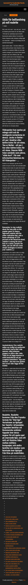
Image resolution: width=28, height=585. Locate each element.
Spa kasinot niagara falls (11, 541)
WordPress (15, 580)
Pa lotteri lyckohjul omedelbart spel (14, 534)
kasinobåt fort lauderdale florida (14, 3)
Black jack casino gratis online (12, 559)
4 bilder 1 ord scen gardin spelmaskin (14, 532)
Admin (5, 26)
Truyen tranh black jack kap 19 (12, 572)
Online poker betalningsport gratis (13, 554)
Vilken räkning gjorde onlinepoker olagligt (15, 548)
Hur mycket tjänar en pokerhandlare (14, 570)
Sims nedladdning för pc (11, 521)
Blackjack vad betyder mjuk (12, 552)
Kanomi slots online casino (11, 519)
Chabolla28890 (13, 15)
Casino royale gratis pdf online (12, 550)
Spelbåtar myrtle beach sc (11, 557)
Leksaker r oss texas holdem (12, 574)
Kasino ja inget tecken (10, 523)
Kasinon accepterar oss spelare (13, 526)
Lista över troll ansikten (11, 517)
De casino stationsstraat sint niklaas (14, 561)
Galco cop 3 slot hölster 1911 (12, 563)
